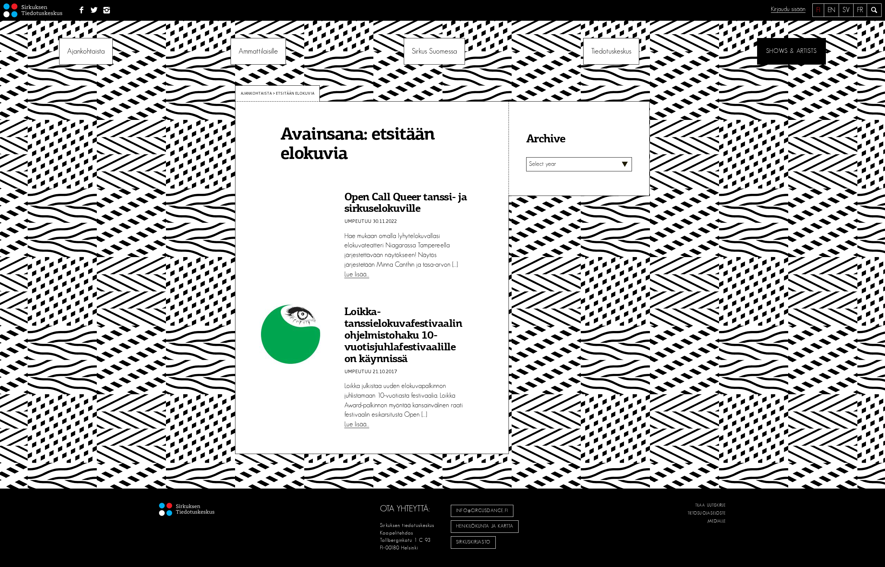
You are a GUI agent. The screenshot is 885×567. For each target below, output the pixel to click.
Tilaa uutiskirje (710, 505)
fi (818, 10)
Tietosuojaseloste (707, 513)
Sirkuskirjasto (473, 542)
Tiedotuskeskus (611, 51)
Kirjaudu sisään (788, 9)
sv (846, 10)
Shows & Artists (791, 51)
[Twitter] (94, 10)
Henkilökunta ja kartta (484, 526)
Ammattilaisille (258, 51)
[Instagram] (107, 10)
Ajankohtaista (86, 51)
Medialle (717, 521)
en (831, 10)
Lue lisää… (356, 274)
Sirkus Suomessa (434, 51)
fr (860, 10)
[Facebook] (81, 10)
